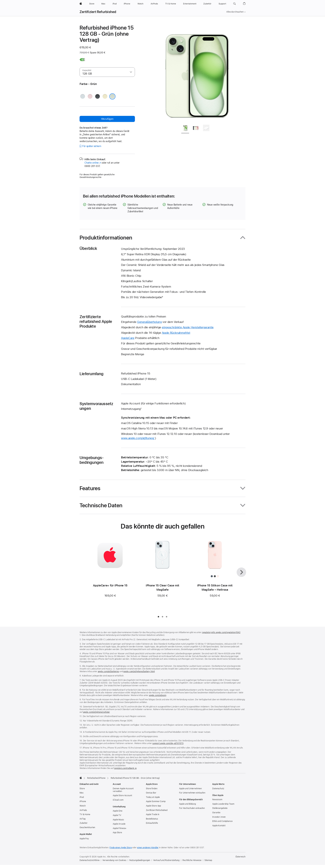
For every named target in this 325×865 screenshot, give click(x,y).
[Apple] (81, 777)
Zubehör (84, 823)
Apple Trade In (152, 814)
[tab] (185, 128)
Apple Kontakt (218, 825)
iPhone (83, 801)
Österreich (240, 857)
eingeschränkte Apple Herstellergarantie (187, 327)
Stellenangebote (220, 808)
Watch (82, 806)
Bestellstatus (152, 819)
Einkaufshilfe (152, 823)
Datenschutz (218, 788)
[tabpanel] (197, 73)
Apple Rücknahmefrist (176, 332)
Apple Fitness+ (119, 828)
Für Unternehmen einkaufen (192, 793)
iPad (82, 797)
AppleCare (127, 338)
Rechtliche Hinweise (191, 860)
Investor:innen (219, 817)
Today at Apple (153, 797)
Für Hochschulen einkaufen (192, 808)
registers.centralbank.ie (125, 768)
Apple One (117, 811)
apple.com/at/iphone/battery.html (139, 671)
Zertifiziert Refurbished (98, 12)
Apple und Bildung (187, 804)
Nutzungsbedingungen (139, 860)
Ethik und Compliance (222, 821)
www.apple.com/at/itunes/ (138, 438)
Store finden (151, 788)
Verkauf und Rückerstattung (166, 860)
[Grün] (112, 96)
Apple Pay (84, 838)
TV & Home (85, 814)
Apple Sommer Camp (156, 801)
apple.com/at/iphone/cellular (96, 712)
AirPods (83, 810)
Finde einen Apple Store (121, 847)
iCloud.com (118, 800)
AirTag (82, 819)
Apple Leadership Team (223, 804)
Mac (82, 793)
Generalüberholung (149, 322)
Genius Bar (151, 793)
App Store (117, 832)
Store (82, 788)
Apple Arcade (119, 824)
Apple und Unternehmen (190, 788)
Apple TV (117, 815)
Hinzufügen (107, 119)
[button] (234, 3)
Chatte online (92, 162)
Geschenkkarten (87, 827)
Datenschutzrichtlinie (89, 860)
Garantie (216, 812)
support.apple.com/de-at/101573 (167, 743)
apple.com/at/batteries (108, 671)
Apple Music (118, 819)
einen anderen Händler (147, 847)
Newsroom (217, 799)
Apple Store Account (122, 795)
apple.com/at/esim (157, 695)
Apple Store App (153, 806)
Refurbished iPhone (96, 778)
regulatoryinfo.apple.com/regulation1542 (221, 632)
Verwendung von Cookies (114, 860)
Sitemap (208, 860)
